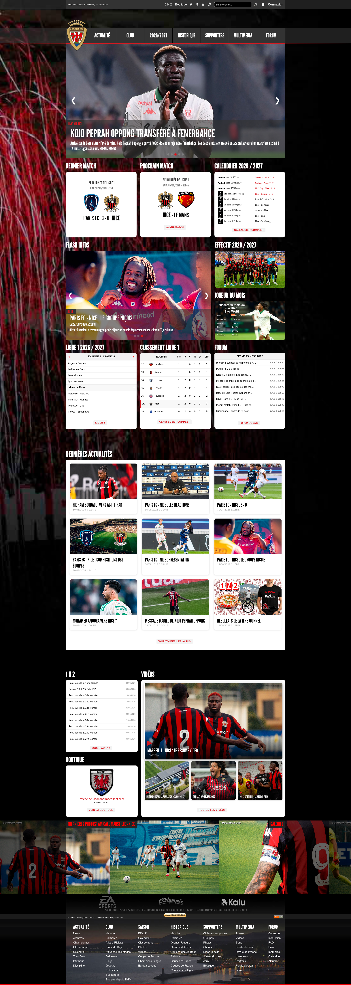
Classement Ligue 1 (159, 347)
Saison (143, 927)
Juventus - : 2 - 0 (264, 177)
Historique (186, 35)
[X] (197, 4)
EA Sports (108, 901)
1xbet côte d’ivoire (182, 909)
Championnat (81, 942)
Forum (271, 35)
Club (130, 35)
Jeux (206, 961)
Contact (119, 917)
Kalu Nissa (233, 901)
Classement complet (174, 421)
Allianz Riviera (114, 942)
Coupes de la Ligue (182, 970)
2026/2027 (158, 35)
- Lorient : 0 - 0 (264, 194)
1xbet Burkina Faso (209, 909)
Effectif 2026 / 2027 (235, 245)
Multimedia (243, 35)
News (76, 933)
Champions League (149, 961)
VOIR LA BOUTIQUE (101, 810)
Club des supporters (215, 933)
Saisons (175, 956)
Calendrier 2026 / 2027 (238, 166)
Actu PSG (134, 909)
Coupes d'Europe (181, 961)
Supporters (214, 35)
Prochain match (156, 166)
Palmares (176, 938)
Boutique (181, 4)
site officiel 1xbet (236, 909)
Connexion (275, 4)
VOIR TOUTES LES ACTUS (174, 641)
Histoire (110, 933)
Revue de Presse (246, 951)
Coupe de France (148, 956)
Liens (239, 970)
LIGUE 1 (100, 422)
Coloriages (151, 909)
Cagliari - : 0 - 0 (264, 183)
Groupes (208, 938)
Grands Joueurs (180, 942)
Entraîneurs (113, 970)
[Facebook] (191, 4)
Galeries (276, 824)
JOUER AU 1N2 (101, 748)
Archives (78, 938)
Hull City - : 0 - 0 (265, 188)
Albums (273, 961)
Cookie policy (108, 917)
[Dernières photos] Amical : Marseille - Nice (101, 824)
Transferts (79, 956)
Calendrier (79, 951)
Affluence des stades (118, 951)
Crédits (99, 917)
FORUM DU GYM (248, 423)
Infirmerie (78, 961)
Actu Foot (111, 909)
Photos (142, 947)
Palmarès (111, 938)
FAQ (271, 942)
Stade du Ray (114, 947)
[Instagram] (203, 4)
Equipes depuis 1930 (118, 979)
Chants (207, 947)
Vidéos (147, 674)
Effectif (142, 933)
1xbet (164, 909)
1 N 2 (168, 4)
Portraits (241, 961)
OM (122, 909)
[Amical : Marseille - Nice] (55, 857)
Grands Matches (181, 947)
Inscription (274, 938)
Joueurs (110, 965)
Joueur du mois (230, 295)
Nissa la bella (211, 951)
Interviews (242, 956)
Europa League (147, 965)
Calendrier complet (249, 230)
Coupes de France (182, 965)
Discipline (79, 965)
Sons (239, 942)
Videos (142, 951)
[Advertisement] (218, 18)
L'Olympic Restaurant (171, 901)
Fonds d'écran (244, 947)
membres (274, 951)
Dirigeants (112, 956)
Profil (271, 947)
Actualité (102, 35)
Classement (80, 947)
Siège (109, 961)
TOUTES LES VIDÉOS (212, 810)
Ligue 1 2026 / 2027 (85, 347)
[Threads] (209, 4)
